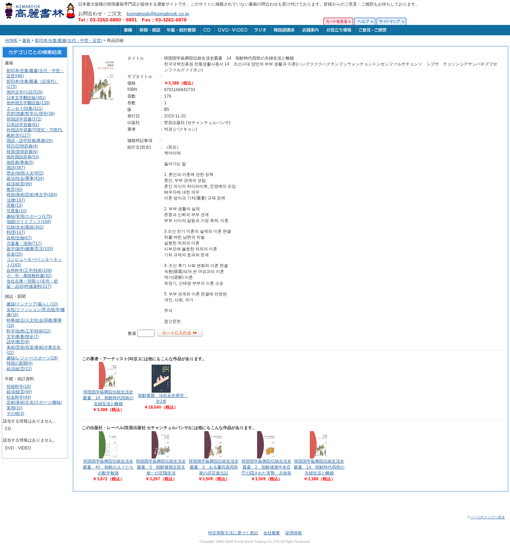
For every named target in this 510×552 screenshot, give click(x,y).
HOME (11, 40)
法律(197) (16, 200)
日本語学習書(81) (23, 124)
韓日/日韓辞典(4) (22, 146)
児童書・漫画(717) (24, 243)
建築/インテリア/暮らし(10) (32, 304)
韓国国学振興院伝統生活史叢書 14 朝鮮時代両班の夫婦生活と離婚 (108, 398)
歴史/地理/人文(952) (25, 173)
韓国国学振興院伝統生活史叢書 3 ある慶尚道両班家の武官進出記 (214, 467)
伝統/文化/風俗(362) (25, 227)
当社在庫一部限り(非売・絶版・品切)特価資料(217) (32, 284)
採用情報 (293, 533)
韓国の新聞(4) (20, 363)
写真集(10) (17, 210)
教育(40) (15, 189)
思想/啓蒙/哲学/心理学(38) (31, 113)
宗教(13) (15, 205)
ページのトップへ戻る (487, 517)
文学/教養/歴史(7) (23, 336)
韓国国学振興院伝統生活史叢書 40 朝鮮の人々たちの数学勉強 (108, 467)
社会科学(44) (19, 397)
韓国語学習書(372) (24, 119)
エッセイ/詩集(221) (25, 108)
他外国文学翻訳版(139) (28, 102)
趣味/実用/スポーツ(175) (29, 216)
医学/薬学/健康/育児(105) (30, 248)
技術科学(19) (19, 386)
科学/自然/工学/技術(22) (29, 331)
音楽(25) (15, 254)
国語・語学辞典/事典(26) (30, 140)
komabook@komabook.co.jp (158, 13)
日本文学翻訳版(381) (26, 97)
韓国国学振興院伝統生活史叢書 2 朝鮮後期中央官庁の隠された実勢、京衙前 (266, 467)
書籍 (26, 40)
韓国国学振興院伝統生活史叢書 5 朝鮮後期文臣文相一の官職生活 (161, 467)
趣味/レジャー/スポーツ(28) (32, 358)
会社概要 (271, 533)
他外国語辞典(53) (23, 156)
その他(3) (15, 413)
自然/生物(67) (19, 237)
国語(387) (16, 167)
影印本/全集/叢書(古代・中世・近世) (68, 40)
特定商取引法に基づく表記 (233, 533)
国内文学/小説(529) (25, 92)
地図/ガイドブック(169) (29, 221)
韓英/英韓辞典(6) (22, 151)
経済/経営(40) (19, 391)
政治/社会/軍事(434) (25, 178)
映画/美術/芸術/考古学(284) (32, 194)
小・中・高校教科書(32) (29, 275)
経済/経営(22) (19, 368)
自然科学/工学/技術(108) (29, 270)
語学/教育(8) (18, 341)
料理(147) (16, 232)
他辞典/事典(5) (20, 162)
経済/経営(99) (19, 183)
